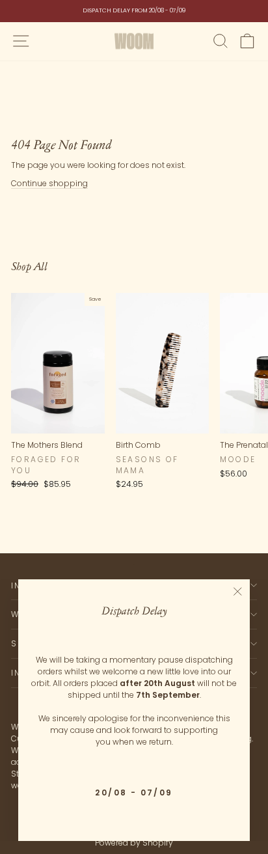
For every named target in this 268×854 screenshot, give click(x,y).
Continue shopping (49, 183)
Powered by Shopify (134, 842)
